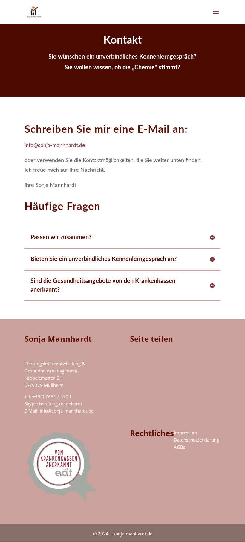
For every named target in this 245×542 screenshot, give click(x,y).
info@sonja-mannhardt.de (54, 145)
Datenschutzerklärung (196, 440)
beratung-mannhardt (60, 404)
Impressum (185, 433)
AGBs (179, 447)
